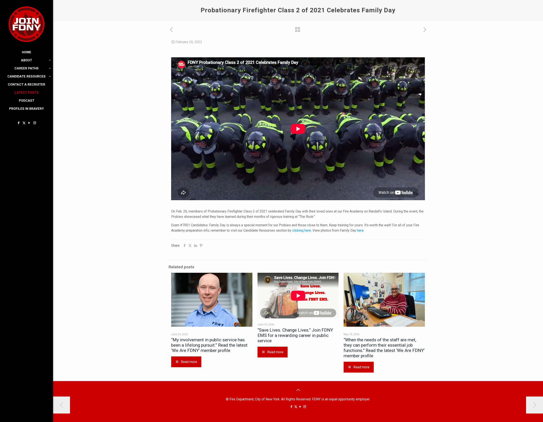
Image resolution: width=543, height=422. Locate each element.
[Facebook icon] (18, 123)
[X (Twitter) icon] (24, 123)
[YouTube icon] (29, 123)
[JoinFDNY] (26, 24)
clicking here (301, 230)
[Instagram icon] (34, 123)
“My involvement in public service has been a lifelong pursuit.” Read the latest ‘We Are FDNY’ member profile (209, 345)
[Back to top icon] (298, 389)
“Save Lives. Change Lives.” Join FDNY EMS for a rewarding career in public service (295, 335)
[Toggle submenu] (49, 60)
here (360, 230)
